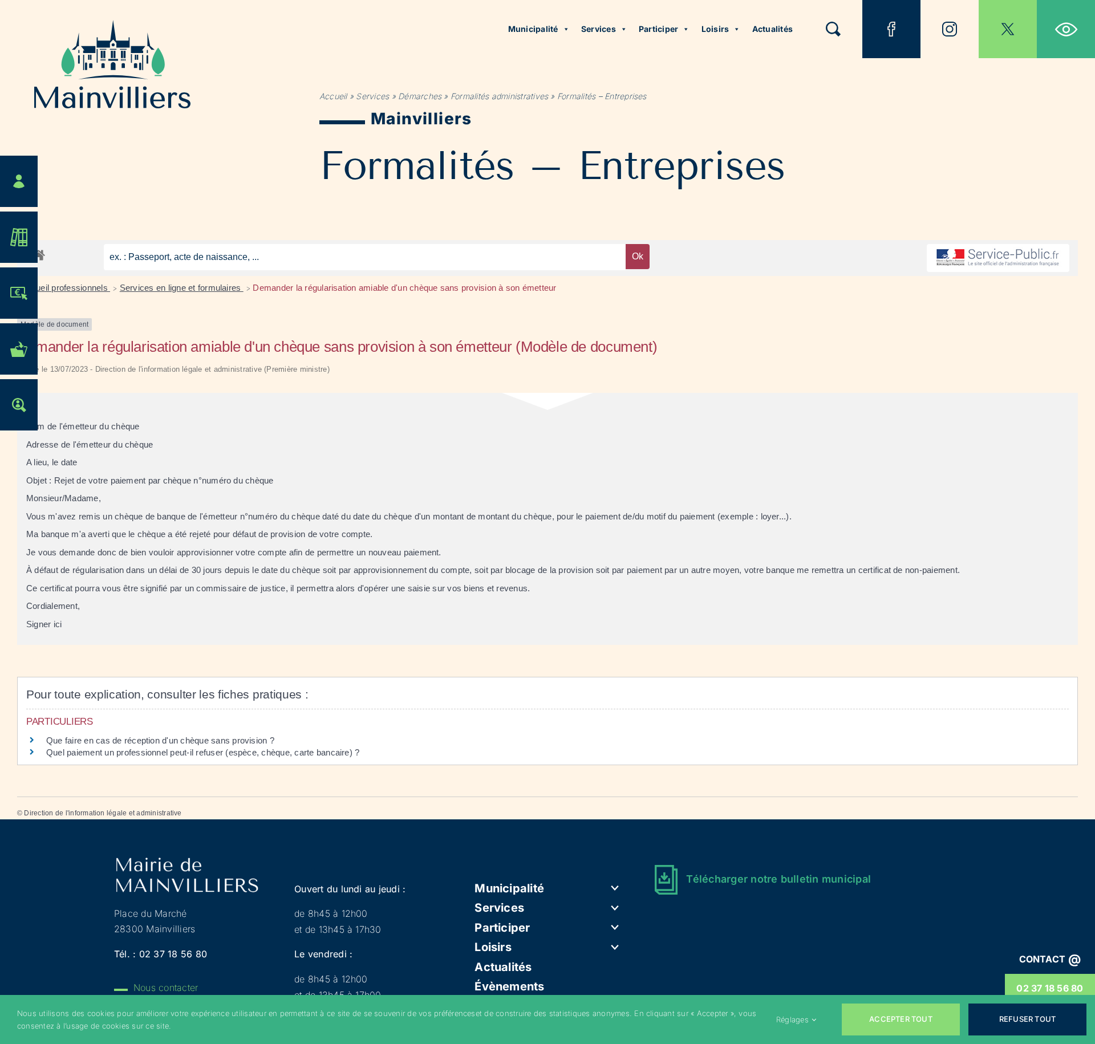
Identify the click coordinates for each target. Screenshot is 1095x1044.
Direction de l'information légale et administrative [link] (102, 813)
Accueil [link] (333, 96)
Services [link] (598, 29)
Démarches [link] (419, 96)
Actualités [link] (772, 29)
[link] (1066, 29)
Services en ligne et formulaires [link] (182, 288)
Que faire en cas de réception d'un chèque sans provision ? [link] (161, 740)
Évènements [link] (509, 986)
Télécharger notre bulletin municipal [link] (778, 879)
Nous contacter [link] (165, 987)
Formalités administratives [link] (499, 96)
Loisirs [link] (715, 29)
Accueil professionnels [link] (66, 288)
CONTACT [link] (1050, 959)
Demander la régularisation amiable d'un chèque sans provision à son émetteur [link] (404, 288)
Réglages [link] (792, 1019)
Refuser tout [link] (1027, 1018)
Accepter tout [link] (900, 1018)
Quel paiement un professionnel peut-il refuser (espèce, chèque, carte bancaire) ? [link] (202, 752)
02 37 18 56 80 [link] (1049, 988)
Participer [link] (658, 29)
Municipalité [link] (533, 29)
